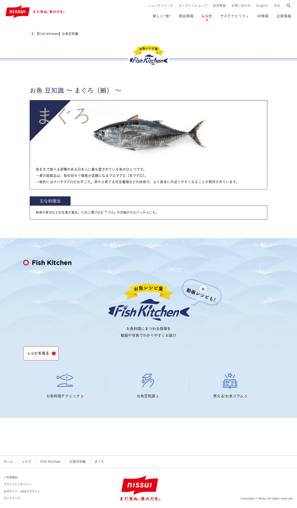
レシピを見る (38, 353)
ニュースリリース (160, 5)
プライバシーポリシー (17, 484)
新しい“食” (162, 16)
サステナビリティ (234, 16)
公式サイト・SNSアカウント (22, 491)
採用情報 (219, 5)
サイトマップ (12, 498)
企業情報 (283, 16)
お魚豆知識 (77, 461)
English (262, 5)
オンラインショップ (192, 5)
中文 (277, 5)
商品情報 (186, 16)
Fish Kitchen (50, 461)
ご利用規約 (11, 477)
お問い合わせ (241, 5)
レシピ (206, 16)
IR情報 (262, 16)
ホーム (8, 461)
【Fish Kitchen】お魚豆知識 (56, 34)
